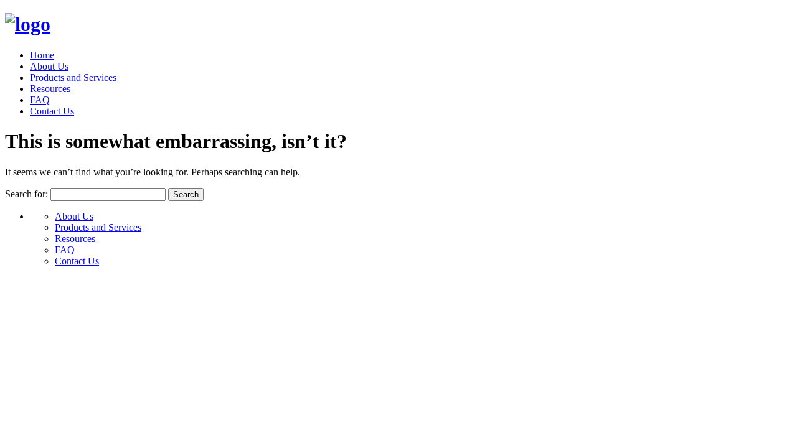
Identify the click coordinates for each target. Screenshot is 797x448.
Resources (50, 88)
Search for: (26, 194)
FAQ (40, 100)
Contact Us (52, 111)
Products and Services (73, 77)
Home (42, 55)
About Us (49, 66)
